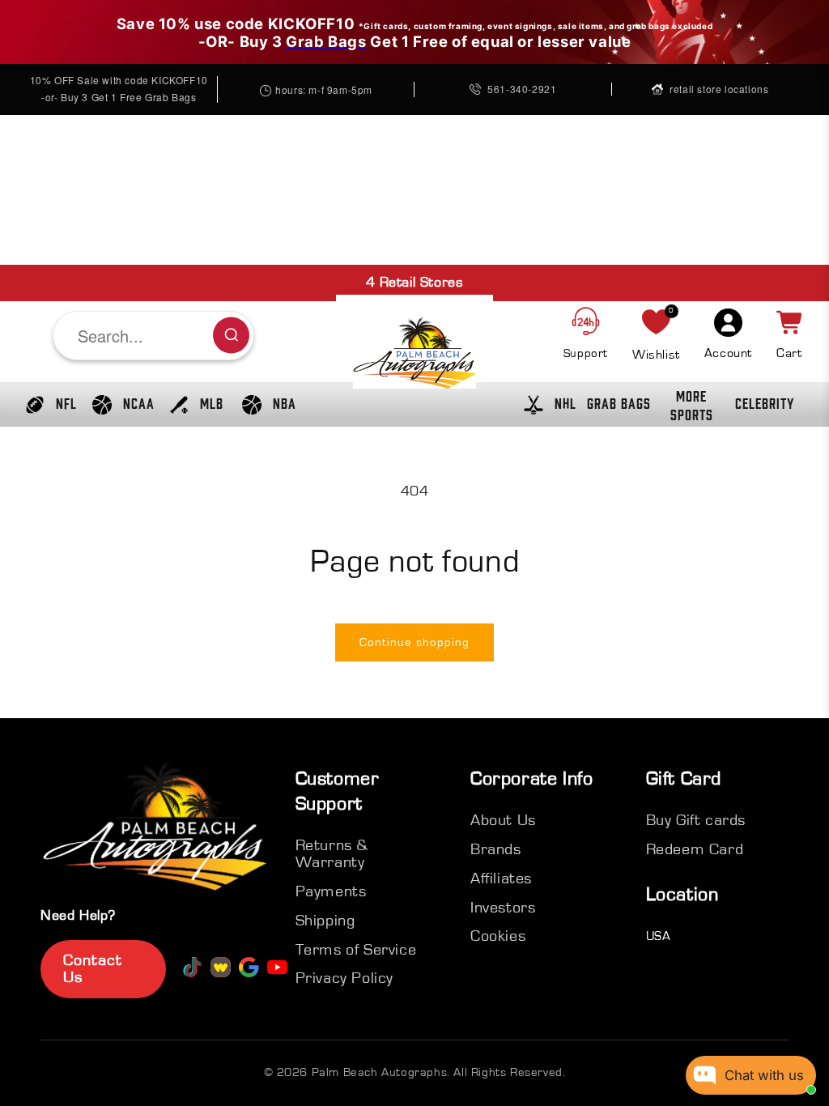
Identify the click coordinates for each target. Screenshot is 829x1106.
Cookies (497, 936)
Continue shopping (414, 642)
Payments (331, 891)
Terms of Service (356, 950)
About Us (503, 820)
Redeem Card (695, 849)
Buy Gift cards (696, 820)
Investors (502, 908)
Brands (495, 849)
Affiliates (501, 878)
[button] (47, 405)
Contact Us (92, 968)
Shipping (325, 920)
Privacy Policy (344, 978)
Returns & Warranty (331, 853)
